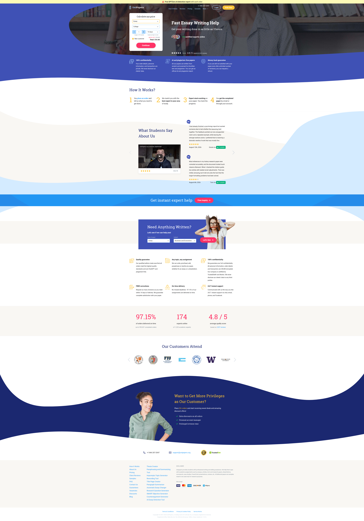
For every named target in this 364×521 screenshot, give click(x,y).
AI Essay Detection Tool (155, 500)
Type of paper (151, 237)
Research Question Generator (158, 491)
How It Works (173, 9)
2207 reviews (221, 327)
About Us (132, 469)
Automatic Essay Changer (156, 488)
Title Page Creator (153, 482)
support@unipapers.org (181, 453)
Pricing (190, 9)
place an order (142, 98)
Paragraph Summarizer (155, 485)
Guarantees (133, 488)
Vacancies (133, 491)
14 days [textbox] (150, 32)
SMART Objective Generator (157, 494)
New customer (139, 39)
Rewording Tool (152, 479)
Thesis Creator (152, 466)
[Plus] (144, 32)
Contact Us (133, 485)
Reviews (182, 9)
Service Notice (198, 511)
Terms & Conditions (168, 511)
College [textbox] (135, 26)
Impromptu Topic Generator (157, 475)
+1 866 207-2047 (203, 6)
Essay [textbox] (135, 21)
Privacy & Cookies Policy (184, 511)
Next (234, 152)
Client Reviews (134, 475)
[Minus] (134, 32)
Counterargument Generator (157, 497)
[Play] (159, 156)
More (204, 9)
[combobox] (146, 21)
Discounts (133, 494)
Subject (176, 237)
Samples (197, 9)
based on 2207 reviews (200, 53)
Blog (131, 497)
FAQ (131, 482)
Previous (130, 152)
